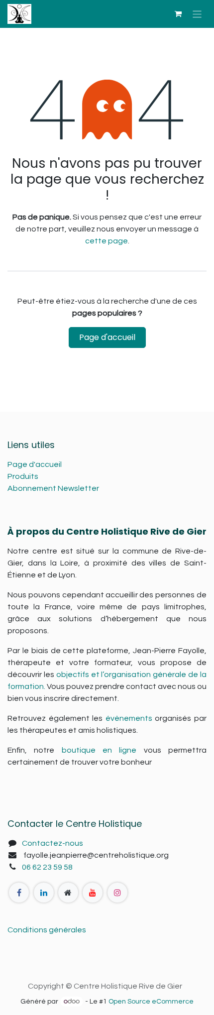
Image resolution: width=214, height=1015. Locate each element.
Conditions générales (46, 930)
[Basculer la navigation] (197, 13)
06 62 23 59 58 (47, 867)
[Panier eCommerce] (178, 13)
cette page (106, 241)
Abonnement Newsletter (53, 488)
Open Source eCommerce (151, 1001)
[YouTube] (93, 892)
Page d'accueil (107, 337)
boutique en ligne (99, 750)
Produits (22, 476)
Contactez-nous (52, 843)
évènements (129, 718)
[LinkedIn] (44, 892)
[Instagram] (117, 892)
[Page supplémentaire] (68, 892)
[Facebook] (19, 892)
